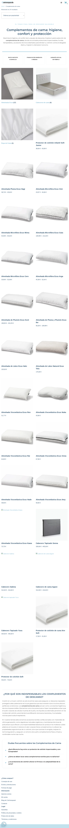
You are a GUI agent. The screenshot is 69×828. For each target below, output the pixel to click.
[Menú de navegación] (61, 2)
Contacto (4, 803)
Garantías (4, 809)
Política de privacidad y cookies (11, 813)
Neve (24, 826)
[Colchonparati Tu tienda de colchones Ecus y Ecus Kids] (7, 2)
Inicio (2, 6)
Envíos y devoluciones (8, 784)
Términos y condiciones (9, 819)
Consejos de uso (6, 781)
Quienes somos (6, 794)
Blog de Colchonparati (8, 800)
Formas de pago (6, 788)
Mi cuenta (4, 797)
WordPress (43, 826)
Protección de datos (7, 816)
